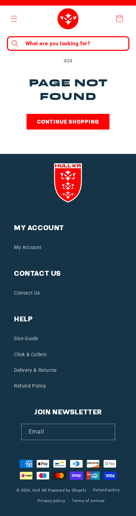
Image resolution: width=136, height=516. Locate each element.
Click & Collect (30, 354)
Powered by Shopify (67, 490)
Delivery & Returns (35, 370)
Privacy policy (51, 501)
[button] (14, 18)
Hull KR (39, 490)
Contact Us (27, 293)
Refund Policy (30, 386)
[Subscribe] (107, 432)
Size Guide (26, 338)
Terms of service (88, 501)
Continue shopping (68, 122)
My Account (28, 247)
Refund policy (106, 490)
